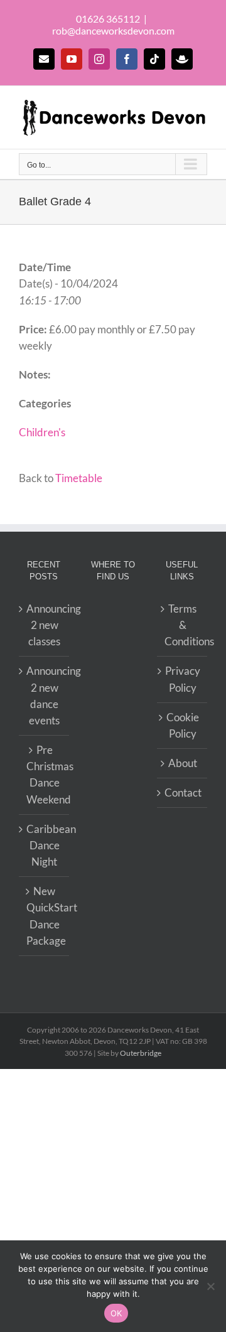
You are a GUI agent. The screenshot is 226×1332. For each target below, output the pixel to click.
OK (116, 1313)
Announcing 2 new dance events (44, 695)
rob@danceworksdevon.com (113, 30)
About (182, 763)
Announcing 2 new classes (44, 625)
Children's (42, 432)
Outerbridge (140, 1053)
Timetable (78, 478)
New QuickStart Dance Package (44, 915)
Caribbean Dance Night (44, 845)
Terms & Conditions (182, 625)
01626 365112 (108, 18)
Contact (182, 792)
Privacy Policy (182, 679)
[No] (210, 1286)
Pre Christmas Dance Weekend (44, 774)
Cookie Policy (182, 725)
